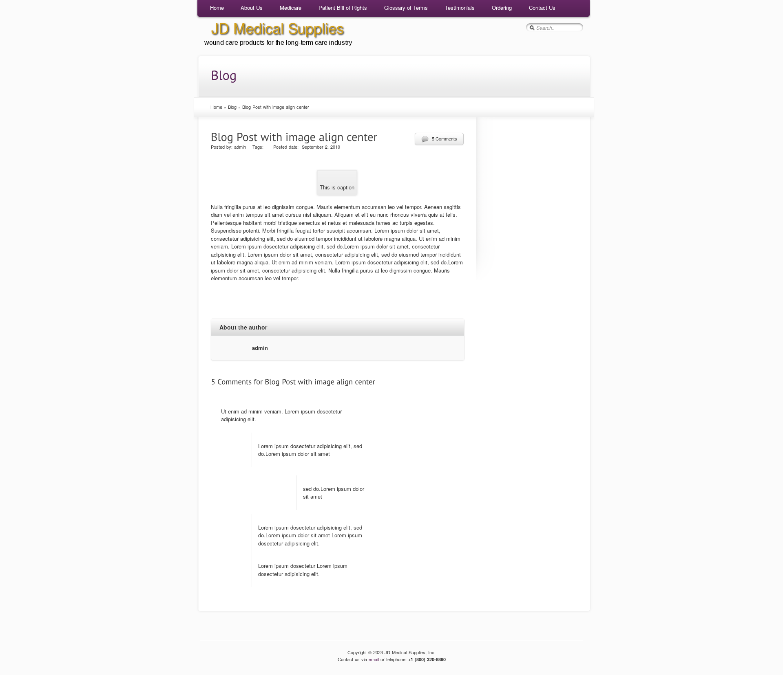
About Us (252, 7)
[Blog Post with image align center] (294, 136)
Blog (232, 106)
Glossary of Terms (406, 7)
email (374, 659)
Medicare (290, 7)
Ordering (502, 7)
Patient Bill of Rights (343, 7)
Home (217, 7)
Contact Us (542, 7)
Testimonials (460, 7)
